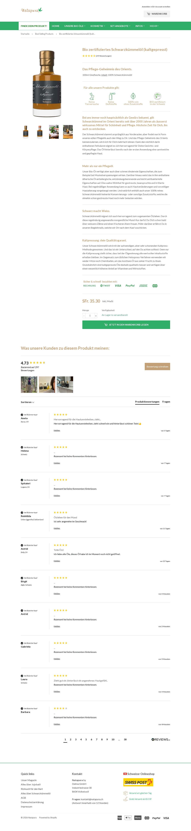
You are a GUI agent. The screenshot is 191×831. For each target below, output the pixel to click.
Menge (85, 310)
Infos (139, 25)
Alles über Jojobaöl (31, 784)
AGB (23, 797)
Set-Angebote (119, 25)
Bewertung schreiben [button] (157, 366)
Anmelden (146, 7)
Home (55, 25)
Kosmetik (97, 25)
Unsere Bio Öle (74, 25)
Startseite (25, 34)
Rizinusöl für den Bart (32, 788)
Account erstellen (162, 7)
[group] (36, 363)
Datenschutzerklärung (32, 802)
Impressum (26, 806)
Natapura (32, 817)
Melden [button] (57, 430)
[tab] (147, 402)
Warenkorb (159, 13)
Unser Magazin (29, 780)
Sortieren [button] (26, 402)
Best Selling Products (44, 34)
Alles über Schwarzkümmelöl (35, 793)
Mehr (153, 25)
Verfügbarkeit (108, 310)
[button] (29, 384)
